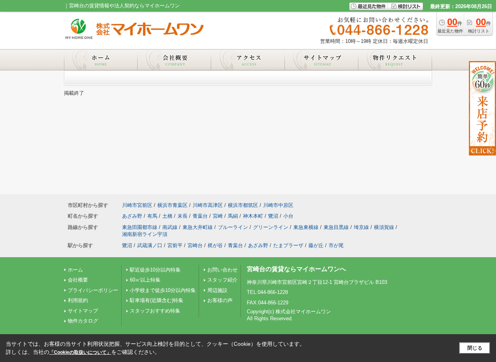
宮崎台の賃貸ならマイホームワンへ (296, 269)
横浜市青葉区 (172, 205)
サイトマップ (83, 311)
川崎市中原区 (278, 205)
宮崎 (218, 216)
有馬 (152, 216)
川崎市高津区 (208, 205)
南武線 (169, 227)
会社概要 (78, 280)
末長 (182, 216)
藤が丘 (316, 245)
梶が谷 (215, 245)
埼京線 (361, 227)
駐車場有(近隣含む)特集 (156, 300)
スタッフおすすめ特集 (155, 311)
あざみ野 (132, 216)
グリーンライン (270, 227)
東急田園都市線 (139, 227)
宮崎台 (195, 245)
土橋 (167, 216)
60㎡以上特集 (145, 280)
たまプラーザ (288, 245)
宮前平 (175, 245)
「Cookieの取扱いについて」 (80, 352)
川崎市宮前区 (137, 205)
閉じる (474, 348)
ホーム (75, 270)
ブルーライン (233, 227)
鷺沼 (273, 216)
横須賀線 (384, 227)
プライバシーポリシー (93, 290)
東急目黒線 (336, 227)
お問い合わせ (222, 270)
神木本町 (253, 216)
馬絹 (233, 216)
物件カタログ (83, 321)
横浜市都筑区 (243, 205)
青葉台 (200, 216)
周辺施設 (217, 290)
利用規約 (78, 300)
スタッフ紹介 (222, 280)
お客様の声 (219, 300)
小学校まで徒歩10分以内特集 (163, 290)
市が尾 (336, 245)
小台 (288, 216)
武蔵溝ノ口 (149, 245)
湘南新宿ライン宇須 (144, 234)
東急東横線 (306, 227)
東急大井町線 (198, 227)
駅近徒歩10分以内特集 (155, 270)
